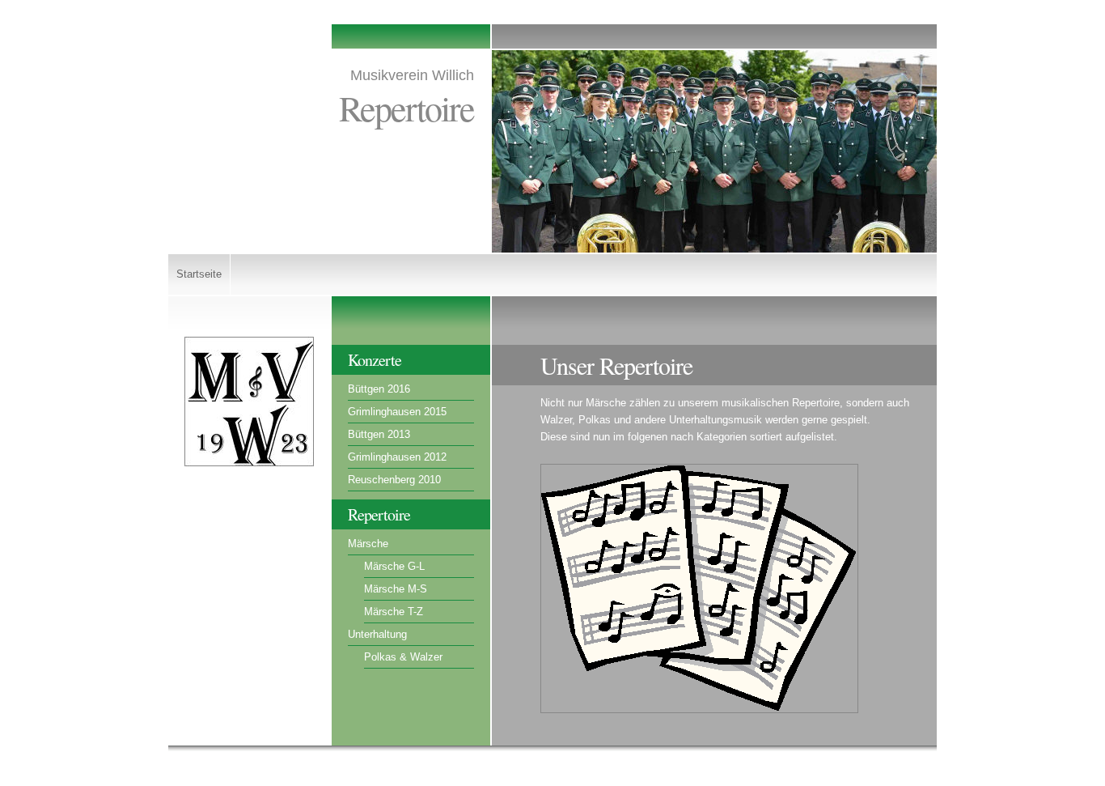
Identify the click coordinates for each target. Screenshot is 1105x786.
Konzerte (374, 360)
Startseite (199, 274)
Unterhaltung (377, 634)
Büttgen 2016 (379, 389)
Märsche (368, 543)
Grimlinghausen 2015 (397, 412)
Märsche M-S (395, 589)
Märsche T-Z (393, 611)
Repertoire (379, 514)
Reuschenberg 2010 (394, 480)
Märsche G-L (394, 566)
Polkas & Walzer (403, 657)
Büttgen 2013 (379, 434)
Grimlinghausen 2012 (397, 457)
